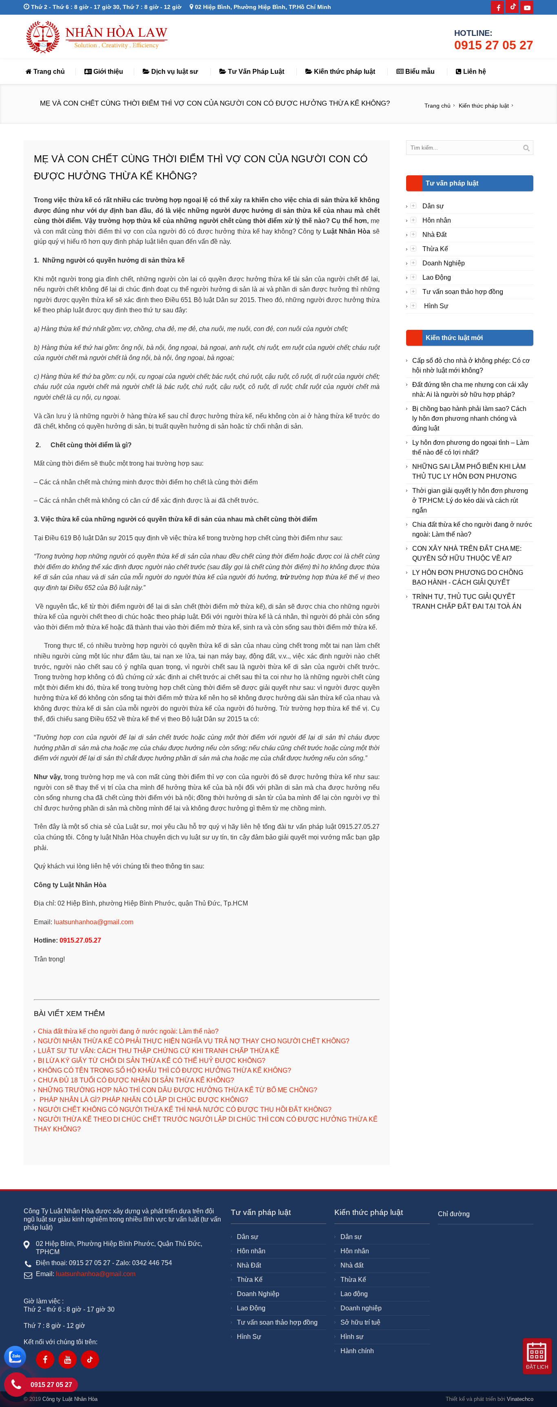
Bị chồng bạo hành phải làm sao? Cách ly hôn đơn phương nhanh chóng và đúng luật (469, 418)
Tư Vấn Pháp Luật (255, 71)
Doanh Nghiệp (443, 263)
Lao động (354, 1293)
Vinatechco (520, 1399)
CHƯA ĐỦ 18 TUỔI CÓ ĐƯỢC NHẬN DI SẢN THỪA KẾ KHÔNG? (136, 1080)
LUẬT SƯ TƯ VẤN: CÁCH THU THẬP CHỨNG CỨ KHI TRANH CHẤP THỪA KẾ (158, 1050)
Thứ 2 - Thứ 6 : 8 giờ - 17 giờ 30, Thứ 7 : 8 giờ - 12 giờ (105, 7)
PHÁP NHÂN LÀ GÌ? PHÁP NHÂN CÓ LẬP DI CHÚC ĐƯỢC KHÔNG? (143, 1099)
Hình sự (352, 1336)
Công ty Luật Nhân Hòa (69, 1399)
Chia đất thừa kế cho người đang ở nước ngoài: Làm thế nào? (128, 1031)
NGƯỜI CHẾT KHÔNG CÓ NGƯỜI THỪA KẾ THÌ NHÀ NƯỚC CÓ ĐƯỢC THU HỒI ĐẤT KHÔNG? (185, 1109)
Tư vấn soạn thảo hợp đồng (462, 291)
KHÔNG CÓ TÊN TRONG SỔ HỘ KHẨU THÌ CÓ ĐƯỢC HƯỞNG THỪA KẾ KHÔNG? (164, 1070)
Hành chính (357, 1350)
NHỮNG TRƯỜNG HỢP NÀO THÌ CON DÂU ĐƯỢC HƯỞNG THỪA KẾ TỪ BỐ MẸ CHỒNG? (177, 1090)
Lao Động (436, 277)
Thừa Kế (435, 248)
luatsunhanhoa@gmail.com (93, 922)
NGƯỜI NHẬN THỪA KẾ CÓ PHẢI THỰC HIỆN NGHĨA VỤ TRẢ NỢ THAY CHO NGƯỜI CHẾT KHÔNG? (193, 1041)
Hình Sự (435, 306)
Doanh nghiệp (361, 1308)
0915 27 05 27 (493, 45)
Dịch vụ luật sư (174, 71)
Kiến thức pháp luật (343, 71)
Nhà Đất (434, 234)
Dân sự (433, 206)
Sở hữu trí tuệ (360, 1322)
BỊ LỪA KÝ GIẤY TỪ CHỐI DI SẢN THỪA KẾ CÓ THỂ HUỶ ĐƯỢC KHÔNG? (151, 1060)
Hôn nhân (436, 220)
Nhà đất (351, 1265)
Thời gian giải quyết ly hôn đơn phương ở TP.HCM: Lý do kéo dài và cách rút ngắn (470, 500)
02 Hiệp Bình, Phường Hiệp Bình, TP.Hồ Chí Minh (262, 7)
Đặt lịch (537, 1367)
